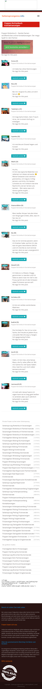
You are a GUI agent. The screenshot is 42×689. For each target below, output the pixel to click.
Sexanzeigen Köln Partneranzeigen (15, 558)
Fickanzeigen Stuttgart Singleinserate (16, 573)
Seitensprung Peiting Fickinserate (21, 512)
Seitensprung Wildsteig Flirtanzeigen (21, 465)
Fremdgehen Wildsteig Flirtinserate (21, 459)
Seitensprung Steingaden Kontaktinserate (21, 524)
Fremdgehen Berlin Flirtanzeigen (15, 549)
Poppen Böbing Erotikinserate (21, 450)
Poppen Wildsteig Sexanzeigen (21, 462)
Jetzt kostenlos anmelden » (17, 47)
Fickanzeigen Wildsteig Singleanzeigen (21, 456)
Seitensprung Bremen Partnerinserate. (17, 570)
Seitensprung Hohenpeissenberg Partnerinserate (21, 493)
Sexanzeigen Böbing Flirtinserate (21, 447)
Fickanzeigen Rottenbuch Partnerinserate (21, 428)
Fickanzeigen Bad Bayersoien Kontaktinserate (21, 480)
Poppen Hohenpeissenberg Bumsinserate (21, 497)
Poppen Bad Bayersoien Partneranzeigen (21, 468)
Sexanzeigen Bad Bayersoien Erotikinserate (21, 475)
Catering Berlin (29, 684)
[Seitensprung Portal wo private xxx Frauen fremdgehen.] (13, 15)
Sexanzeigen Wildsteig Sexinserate (21, 453)
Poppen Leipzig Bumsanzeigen (14, 567)
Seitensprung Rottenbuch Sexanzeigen (21, 425)
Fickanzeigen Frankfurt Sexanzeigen (16, 561)
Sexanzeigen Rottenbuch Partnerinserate (21, 431)
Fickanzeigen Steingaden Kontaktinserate (21, 533)
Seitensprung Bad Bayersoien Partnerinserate (21, 484)
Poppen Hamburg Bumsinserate (14, 552)
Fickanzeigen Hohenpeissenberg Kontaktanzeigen (21, 502)
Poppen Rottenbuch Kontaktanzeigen (23, 63)
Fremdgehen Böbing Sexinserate (21, 438)
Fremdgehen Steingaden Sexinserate (21, 530)
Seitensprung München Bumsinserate (16, 555)
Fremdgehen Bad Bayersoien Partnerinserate (21, 471)
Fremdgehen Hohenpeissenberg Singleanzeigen (21, 488)
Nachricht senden (18, 78)
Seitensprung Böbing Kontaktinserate (21, 444)
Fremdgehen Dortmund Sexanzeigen (16, 564)
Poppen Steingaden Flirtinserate (18, 536)
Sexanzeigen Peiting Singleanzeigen (21, 515)
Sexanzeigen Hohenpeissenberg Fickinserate (21, 506)
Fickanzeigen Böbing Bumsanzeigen (21, 441)
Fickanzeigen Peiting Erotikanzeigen (21, 521)
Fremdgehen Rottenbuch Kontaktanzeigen (21, 435)
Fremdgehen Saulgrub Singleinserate (21, 539)
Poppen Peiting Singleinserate (21, 518)
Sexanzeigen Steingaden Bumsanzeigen (21, 527)
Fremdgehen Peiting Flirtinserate (18, 509)
